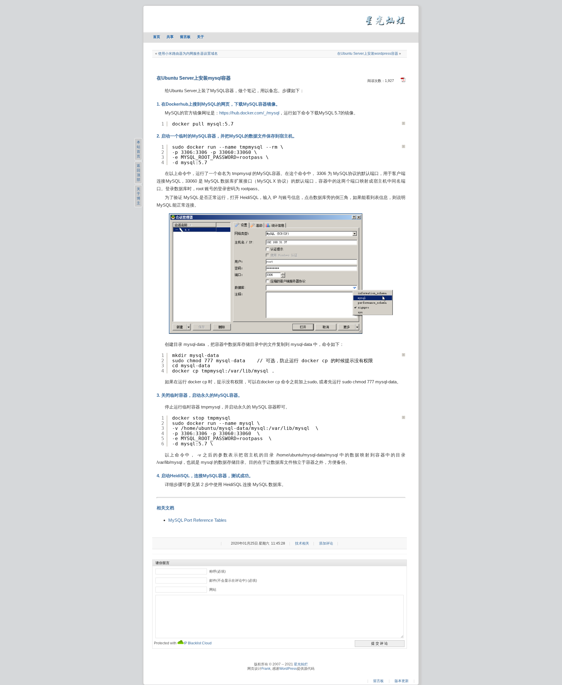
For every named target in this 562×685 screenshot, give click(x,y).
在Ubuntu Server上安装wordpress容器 (367, 53)
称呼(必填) (217, 571)
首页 (156, 37)
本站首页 (138, 149)
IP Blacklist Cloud (198, 643)
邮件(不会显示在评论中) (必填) (233, 580)
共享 (170, 37)
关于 (200, 37)
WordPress (288, 669)
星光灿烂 (301, 664)
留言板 (185, 37)
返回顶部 (138, 173)
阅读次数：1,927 (380, 81)
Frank (265, 669)
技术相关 (302, 543)
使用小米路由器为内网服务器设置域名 (188, 53)
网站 (212, 590)
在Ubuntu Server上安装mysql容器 (194, 77)
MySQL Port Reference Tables (197, 520)
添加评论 (326, 543)
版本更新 (402, 681)
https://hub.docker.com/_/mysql (249, 112)
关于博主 (138, 196)
